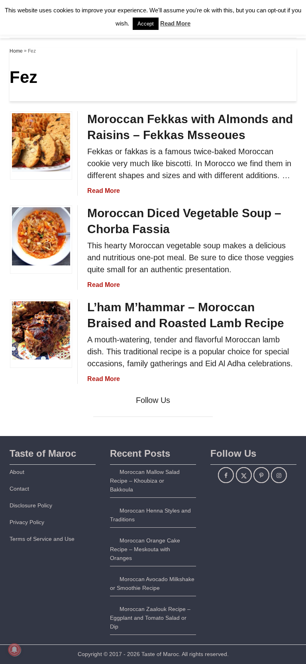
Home (16, 51)
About (17, 472)
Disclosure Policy (31, 505)
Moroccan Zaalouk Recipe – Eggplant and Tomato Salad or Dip (150, 618)
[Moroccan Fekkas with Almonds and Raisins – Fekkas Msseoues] (41, 181)
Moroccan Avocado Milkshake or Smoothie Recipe (152, 583)
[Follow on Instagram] (279, 475)
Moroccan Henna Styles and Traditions (150, 515)
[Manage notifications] (14, 649)
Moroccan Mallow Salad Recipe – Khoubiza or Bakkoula (145, 481)
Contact (19, 488)
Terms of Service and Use (42, 539)
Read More (103, 190)
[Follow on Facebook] (226, 475)
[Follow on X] (244, 475)
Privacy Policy (27, 522)
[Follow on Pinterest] (261, 475)
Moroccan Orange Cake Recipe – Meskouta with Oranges (145, 549)
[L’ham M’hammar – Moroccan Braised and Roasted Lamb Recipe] (41, 369)
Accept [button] (145, 24)
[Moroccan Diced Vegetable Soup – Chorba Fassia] (41, 275)
